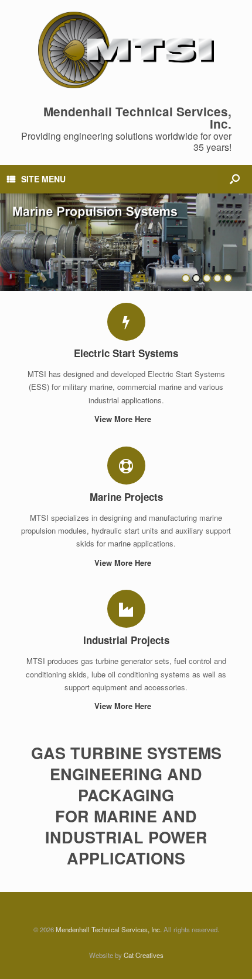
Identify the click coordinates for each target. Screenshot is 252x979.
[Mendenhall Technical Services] (126, 50)
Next (242, 236)
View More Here (124, 418)
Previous (9, 236)
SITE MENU (43, 179)
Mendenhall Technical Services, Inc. (109, 929)
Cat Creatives (144, 955)
